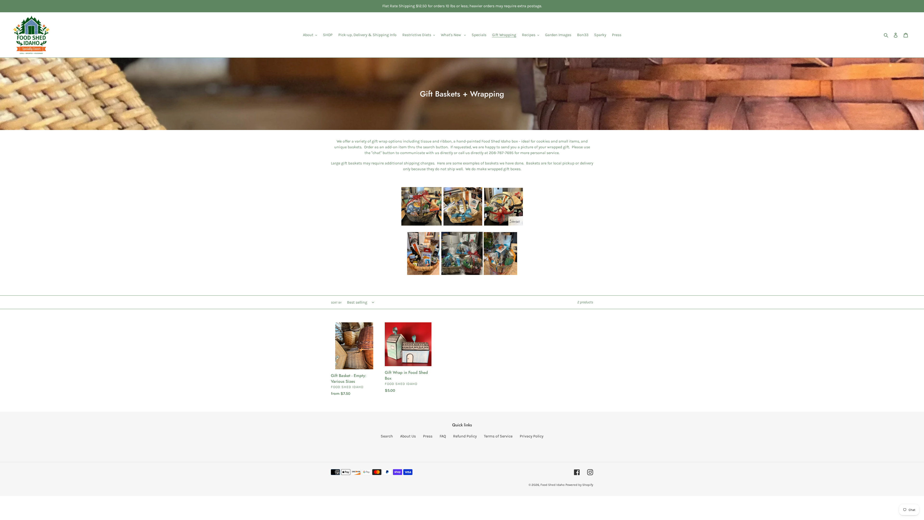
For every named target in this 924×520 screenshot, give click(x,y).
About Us (408, 436)
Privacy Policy (531, 436)
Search (387, 436)
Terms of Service (498, 436)
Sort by (336, 302)
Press (427, 436)
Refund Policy (465, 436)
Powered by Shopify (579, 485)
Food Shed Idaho (552, 485)
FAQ (443, 436)
